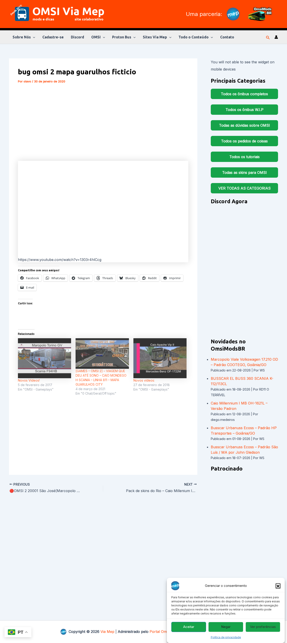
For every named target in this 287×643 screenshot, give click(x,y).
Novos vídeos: (144, 380)
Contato (227, 37)
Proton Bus (121, 37)
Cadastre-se (53, 37)
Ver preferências (263, 627)
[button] (278, 585)
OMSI (96, 37)
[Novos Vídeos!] (44, 358)
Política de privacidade (226, 637)
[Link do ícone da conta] (276, 37)
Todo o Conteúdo (193, 37)
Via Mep (107, 631)
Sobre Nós (22, 37)
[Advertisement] (103, 122)
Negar (225, 627)
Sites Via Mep (155, 37)
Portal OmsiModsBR (167, 631)
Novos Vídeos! (29, 380)
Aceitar (188, 627)
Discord (77, 37)
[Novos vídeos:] (160, 358)
